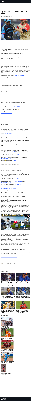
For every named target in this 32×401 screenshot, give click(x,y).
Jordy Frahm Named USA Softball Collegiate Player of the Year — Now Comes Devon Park (6, 374)
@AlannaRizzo (14, 181)
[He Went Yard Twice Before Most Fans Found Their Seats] (23, 291)
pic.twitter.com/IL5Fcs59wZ (19, 75)
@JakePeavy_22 (12, 151)
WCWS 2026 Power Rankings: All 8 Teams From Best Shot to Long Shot (7, 327)
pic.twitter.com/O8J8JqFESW (12, 257)
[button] (1, 1)
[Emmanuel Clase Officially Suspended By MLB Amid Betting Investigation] (23, 305)
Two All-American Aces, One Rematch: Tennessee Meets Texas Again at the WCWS (7, 338)
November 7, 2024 (17, 114)
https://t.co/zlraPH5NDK (5, 176)
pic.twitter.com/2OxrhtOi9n (6, 182)
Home (1, 3)
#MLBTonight (11, 152)
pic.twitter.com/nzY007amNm (6, 113)
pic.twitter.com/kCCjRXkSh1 (19, 152)
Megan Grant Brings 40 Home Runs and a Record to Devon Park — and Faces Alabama (7, 362)
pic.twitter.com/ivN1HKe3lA (6, 158)
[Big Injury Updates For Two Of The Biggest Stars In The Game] (23, 277)
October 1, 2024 (15, 160)
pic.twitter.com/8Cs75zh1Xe (22, 104)
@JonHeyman (3, 188)
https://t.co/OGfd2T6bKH (8, 133)
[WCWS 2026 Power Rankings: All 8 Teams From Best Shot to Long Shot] (7, 321)
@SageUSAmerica (22, 255)
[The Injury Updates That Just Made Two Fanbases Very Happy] (8, 291)
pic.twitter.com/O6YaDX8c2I (11, 188)
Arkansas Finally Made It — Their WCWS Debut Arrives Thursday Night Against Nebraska (7, 350)
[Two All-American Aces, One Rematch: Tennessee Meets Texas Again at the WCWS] (7, 332)
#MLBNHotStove (4, 257)
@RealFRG (20, 181)
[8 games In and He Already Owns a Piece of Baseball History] (8, 305)
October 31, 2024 (16, 77)
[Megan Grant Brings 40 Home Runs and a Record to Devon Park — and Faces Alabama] (7, 356)
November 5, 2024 (17, 184)
